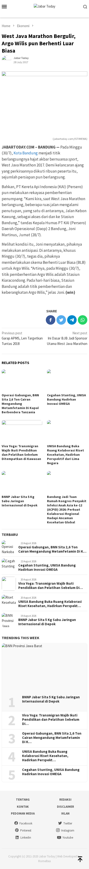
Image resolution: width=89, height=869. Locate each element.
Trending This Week (20, 637)
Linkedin (25, 838)
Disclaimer (65, 807)
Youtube (67, 838)
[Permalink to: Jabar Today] (6, 60)
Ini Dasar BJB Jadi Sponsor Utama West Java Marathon (67, 338)
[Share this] (50, 320)
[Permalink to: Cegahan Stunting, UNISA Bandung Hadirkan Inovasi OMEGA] (67, 380)
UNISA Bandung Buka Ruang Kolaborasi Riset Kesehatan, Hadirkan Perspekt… (50, 604)
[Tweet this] (61, 320)
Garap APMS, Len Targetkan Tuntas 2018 (22, 338)
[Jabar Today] (44, 6)
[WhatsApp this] (82, 320)
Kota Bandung (26, 153)
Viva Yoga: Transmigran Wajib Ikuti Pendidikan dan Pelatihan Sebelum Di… (50, 585)
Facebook (25, 823)
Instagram (67, 830)
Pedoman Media (23, 813)
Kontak (23, 807)
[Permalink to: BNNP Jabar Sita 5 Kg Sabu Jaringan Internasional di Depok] (22, 482)
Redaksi (65, 800)
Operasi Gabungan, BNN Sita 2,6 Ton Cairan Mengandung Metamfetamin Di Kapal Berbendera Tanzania (20, 403)
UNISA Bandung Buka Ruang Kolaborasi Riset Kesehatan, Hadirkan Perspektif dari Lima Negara (65, 454)
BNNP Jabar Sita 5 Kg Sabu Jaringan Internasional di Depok (19, 501)
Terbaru (10, 534)
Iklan (65, 813)
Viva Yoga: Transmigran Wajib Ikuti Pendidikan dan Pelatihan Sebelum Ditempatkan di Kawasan (21, 452)
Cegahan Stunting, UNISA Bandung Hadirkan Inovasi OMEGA (66, 399)
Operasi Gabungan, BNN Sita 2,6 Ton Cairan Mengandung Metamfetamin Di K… (52, 549)
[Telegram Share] (72, 320)
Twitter (67, 823)
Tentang (23, 800)
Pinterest (25, 830)
